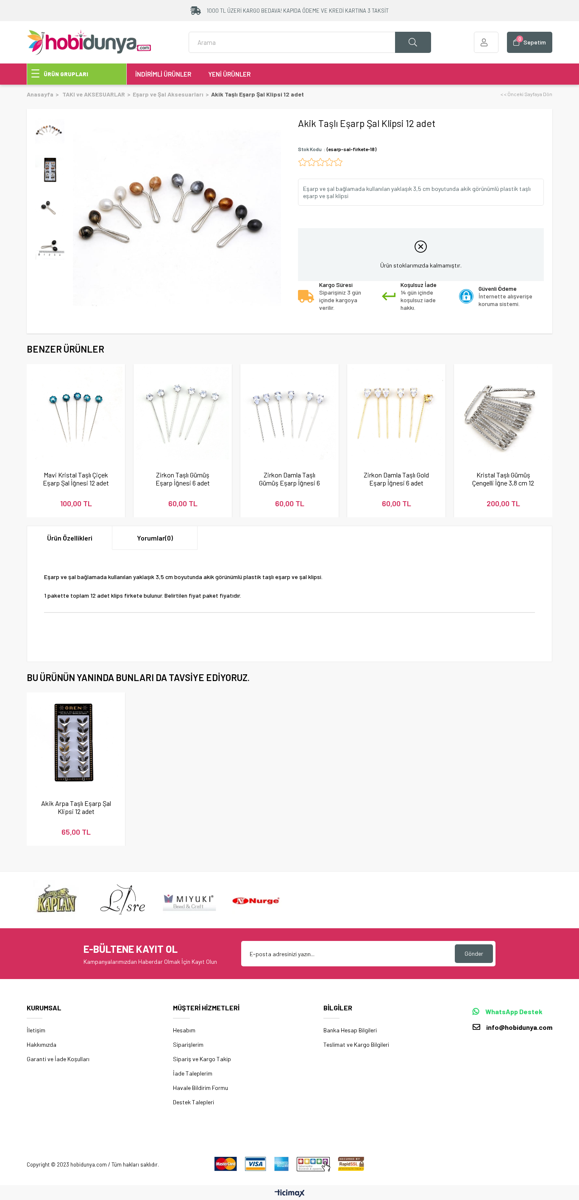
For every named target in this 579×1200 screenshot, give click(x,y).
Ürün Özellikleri (69, 538)
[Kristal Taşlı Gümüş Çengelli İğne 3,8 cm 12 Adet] (503, 413)
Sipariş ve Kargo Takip (202, 1058)
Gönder (474, 953)
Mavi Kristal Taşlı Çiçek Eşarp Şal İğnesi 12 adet (76, 479)
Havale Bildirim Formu (200, 1087)
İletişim (36, 1030)
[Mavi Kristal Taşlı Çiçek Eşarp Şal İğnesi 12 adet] (75, 413)
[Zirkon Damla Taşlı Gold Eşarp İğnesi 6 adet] (396, 413)
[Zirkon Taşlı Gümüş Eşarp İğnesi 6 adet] (182, 413)
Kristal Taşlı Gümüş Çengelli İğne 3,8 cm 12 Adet (503, 479)
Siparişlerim (188, 1044)
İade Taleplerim (192, 1073)
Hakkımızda (41, 1044)
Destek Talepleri (193, 1102)
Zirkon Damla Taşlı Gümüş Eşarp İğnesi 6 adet (289, 479)
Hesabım (184, 1030)
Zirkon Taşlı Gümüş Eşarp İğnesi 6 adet (183, 479)
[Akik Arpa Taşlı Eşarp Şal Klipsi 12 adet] (75, 741)
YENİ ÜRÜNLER (229, 74)
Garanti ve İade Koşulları (58, 1058)
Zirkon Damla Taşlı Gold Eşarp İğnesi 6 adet (396, 479)
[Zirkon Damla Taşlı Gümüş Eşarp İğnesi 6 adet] (289, 413)
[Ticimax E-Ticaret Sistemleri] (290, 1193)
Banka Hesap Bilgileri (350, 1030)
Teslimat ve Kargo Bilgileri (356, 1044)
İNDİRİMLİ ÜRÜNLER (163, 74)
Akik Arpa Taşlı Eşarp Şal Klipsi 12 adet (76, 807)
